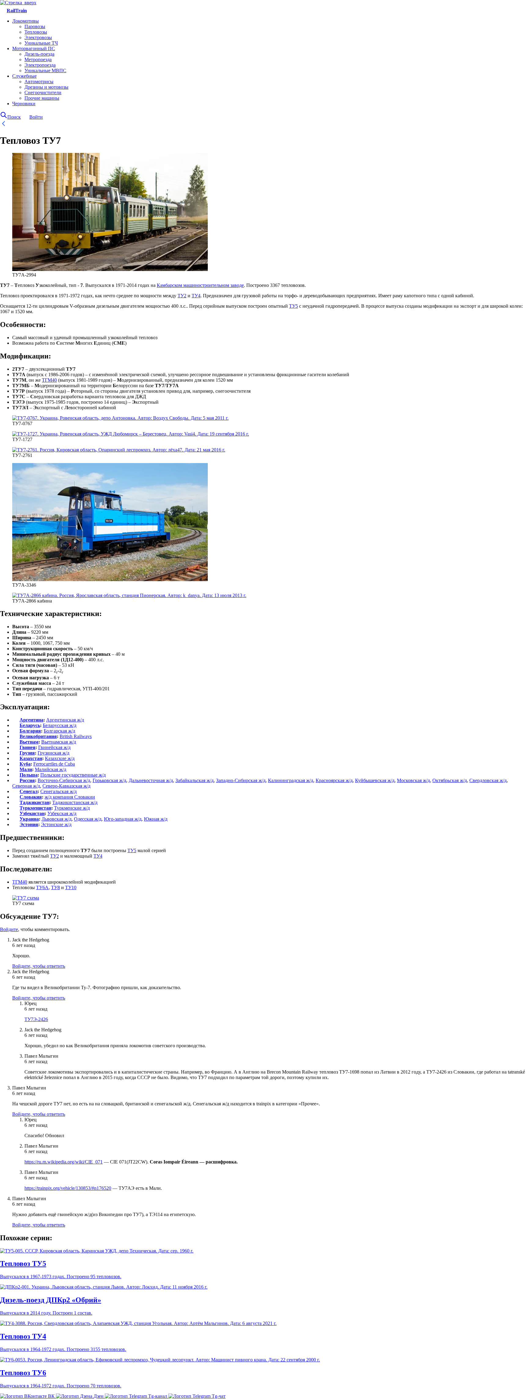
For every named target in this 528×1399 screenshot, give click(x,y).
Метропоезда (38, 59)
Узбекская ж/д (61, 813)
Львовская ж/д (57, 819)
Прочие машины (41, 98)
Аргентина (31, 719)
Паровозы (34, 26)
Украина (29, 819)
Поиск (14, 117)
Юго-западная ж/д (122, 819)
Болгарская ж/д (59, 730)
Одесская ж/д (87, 819)
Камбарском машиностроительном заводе (200, 285)
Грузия (27, 752)
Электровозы (38, 37)
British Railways (76, 736)
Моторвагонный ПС (33, 48)
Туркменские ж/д (72, 808)
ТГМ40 (49, 380)
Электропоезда (40, 65)
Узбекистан (32, 813)
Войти (36, 117)
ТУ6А (42, 887)
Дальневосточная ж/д (151, 780)
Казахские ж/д (60, 758)
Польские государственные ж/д (73, 774)
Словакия (31, 797)
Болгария (30, 730)
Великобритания (38, 736)
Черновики (23, 103)
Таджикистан (35, 802)
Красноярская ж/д (334, 780)
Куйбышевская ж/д (374, 780)
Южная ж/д (155, 819)
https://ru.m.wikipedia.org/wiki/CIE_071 (63, 1161)
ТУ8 (55, 887)
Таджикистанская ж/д (74, 802)
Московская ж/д (413, 780)
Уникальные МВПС (45, 70)
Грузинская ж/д (53, 752)
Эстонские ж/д (56, 824)
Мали (26, 769)
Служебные (24, 76)
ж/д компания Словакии (70, 797)
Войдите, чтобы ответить (38, 966)
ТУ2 (182, 295)
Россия (27, 780)
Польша (29, 774)
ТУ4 (196, 295)
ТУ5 (293, 306)
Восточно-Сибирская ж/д (64, 780)
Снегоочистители (42, 92)
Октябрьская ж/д (449, 780)
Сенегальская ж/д (58, 791)
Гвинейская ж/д (54, 747)
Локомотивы (25, 21)
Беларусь (30, 725)
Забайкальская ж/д (194, 780)
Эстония (29, 824)
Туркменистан (35, 808)
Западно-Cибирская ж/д (241, 780)
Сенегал (29, 791)
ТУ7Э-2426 (36, 1019)
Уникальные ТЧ (41, 43)
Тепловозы (35, 32)
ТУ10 (70, 887)
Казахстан (31, 758)
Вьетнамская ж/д (58, 741)
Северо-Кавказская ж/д (66, 786)
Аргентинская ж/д (65, 719)
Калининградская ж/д (290, 780)
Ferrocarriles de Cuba (54, 763)
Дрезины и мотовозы (46, 87)
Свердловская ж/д (488, 780)
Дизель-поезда (39, 54)
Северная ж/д (26, 786)
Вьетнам (29, 741)
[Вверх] (18, 2)
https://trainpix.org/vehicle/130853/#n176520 (67, 1188)
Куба (25, 763)
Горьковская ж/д (109, 780)
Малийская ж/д (50, 769)
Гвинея (27, 747)
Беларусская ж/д (59, 725)
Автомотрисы (38, 81)
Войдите (9, 929)
